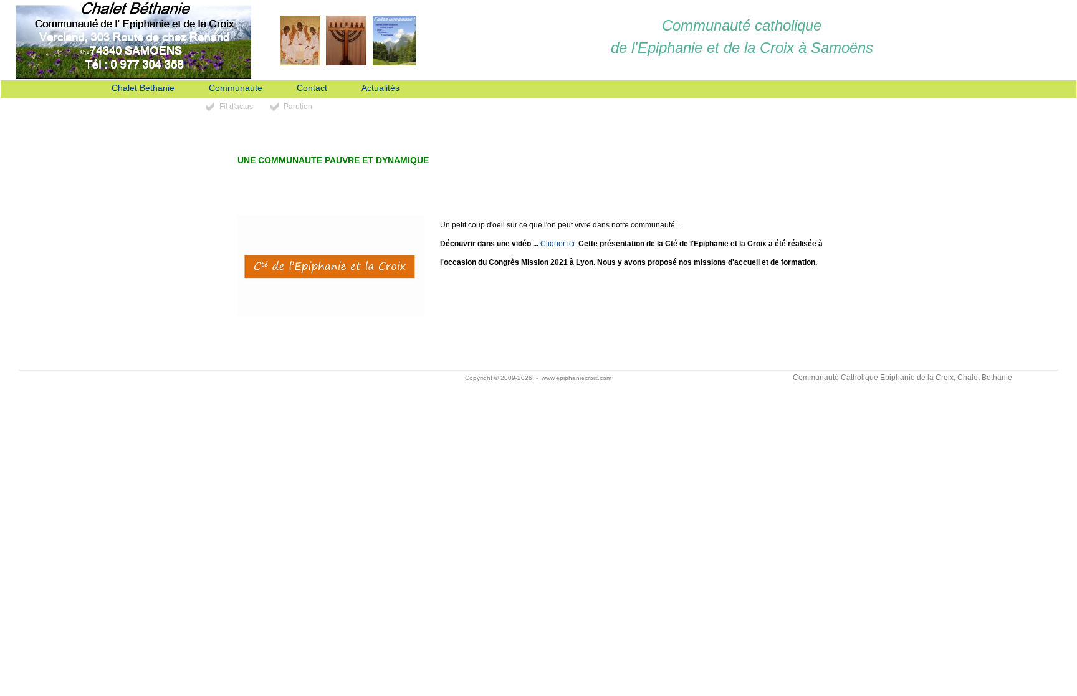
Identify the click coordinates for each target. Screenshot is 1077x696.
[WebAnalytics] (174, 378)
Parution (298, 106)
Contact (312, 88)
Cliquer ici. (558, 243)
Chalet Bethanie (143, 88)
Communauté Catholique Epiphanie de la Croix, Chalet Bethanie (902, 377)
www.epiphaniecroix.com (576, 377)
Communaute (235, 88)
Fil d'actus (236, 106)
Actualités (380, 88)
